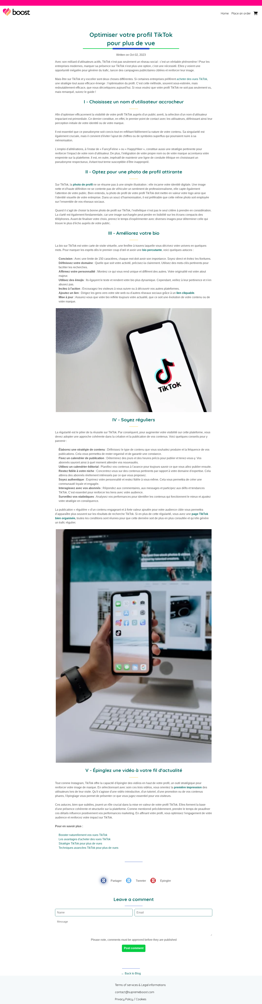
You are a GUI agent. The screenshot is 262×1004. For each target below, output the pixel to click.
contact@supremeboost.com (134, 992)
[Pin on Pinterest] (153, 880)
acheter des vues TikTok (192, 79)
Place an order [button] (241, 13)
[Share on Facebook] (103, 880)
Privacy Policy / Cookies (130, 999)
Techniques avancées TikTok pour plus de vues (88, 847)
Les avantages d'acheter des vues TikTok (85, 839)
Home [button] (225, 13)
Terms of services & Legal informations (140, 985)
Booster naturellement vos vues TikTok (83, 834)
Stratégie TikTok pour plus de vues (80, 843)
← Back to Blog (131, 973)
